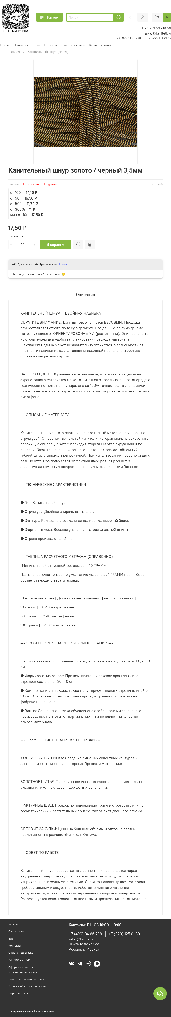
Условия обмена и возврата (27, 986)
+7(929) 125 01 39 (159, 38)
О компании (22, 45)
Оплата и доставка (72, 45)
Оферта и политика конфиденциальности (23, 970)
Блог (37, 45)
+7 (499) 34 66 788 (128, 38)
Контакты (50, 45)
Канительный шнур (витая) (47, 52)
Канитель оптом (100, 45)
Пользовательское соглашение (29, 979)
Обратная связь (18, 993)
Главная (5, 45)
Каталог (53, 17)
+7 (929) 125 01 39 (124, 934)
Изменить (64, 264)
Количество (16, 236)
